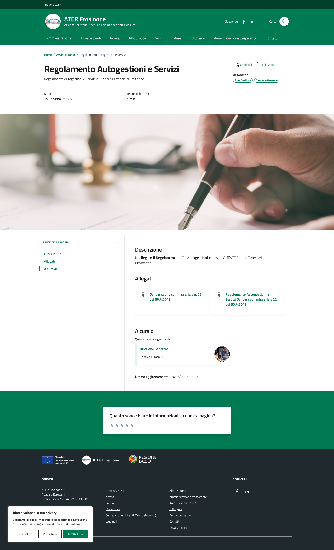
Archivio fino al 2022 (182, 503)
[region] (50, 524)
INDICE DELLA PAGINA (56, 242)
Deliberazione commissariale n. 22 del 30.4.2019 (176, 297)
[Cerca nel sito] (284, 21)
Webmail (111, 521)
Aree (177, 38)
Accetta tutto (75, 534)
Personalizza (25, 534)
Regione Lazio (53, 5)
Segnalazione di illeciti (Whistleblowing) (131, 515)
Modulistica (137, 38)
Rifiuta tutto (50, 534)
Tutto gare (197, 38)
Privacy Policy (178, 527)
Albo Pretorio (177, 490)
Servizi (160, 38)
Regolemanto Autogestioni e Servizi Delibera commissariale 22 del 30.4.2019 (251, 299)
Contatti (272, 38)
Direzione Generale (154, 348)
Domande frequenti (181, 515)
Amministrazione (58, 38)
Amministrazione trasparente (235, 38)
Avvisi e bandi (91, 38)
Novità (115, 38)
